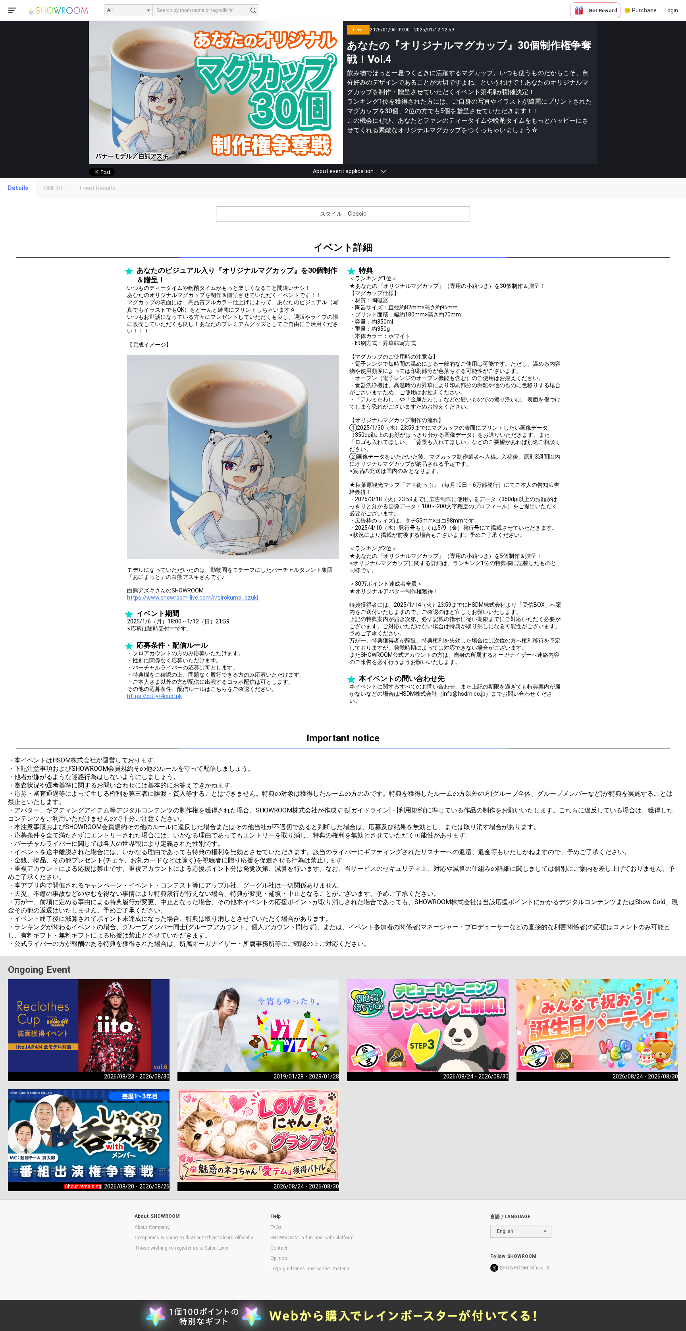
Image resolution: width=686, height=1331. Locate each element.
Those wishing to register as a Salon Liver (181, 1248)
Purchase (644, 10)
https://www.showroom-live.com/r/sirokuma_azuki (192, 597)
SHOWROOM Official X (524, 1268)
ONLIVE (54, 188)
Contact (278, 1248)
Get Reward (602, 11)
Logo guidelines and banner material (310, 1268)
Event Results (98, 188)
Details (18, 187)
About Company (152, 1227)
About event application (343, 171)
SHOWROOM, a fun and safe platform (312, 1237)
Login (671, 10)
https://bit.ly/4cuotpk (154, 696)
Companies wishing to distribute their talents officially (194, 1237)
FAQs (276, 1227)
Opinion (278, 1258)
